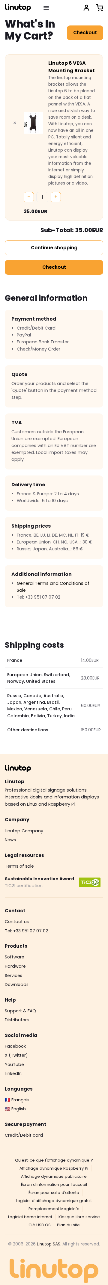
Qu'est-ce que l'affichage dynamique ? (54, 1160)
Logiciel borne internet (30, 1217)
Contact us (17, 922)
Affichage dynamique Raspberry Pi (54, 1168)
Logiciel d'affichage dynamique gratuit (54, 1201)
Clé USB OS (39, 1225)
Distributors (17, 1020)
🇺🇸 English (15, 1109)
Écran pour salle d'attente (53, 1192)
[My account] (86, 7)
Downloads (16, 984)
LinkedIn (13, 1073)
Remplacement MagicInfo (54, 1209)
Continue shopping (54, 247)
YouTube (14, 1064)
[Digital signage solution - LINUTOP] (18, 7)
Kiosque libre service (79, 1217)
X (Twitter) (16, 1055)
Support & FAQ (20, 1011)
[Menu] (46, 7)
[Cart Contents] (99, 7)
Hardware (15, 966)
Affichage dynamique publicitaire (54, 1176)
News (10, 840)
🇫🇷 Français (17, 1100)
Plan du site (68, 1225)
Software (14, 957)
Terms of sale (19, 866)
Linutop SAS (48, 1244)
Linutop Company (24, 831)
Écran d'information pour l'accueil (54, 1184)
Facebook (15, 1046)
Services (13, 976)
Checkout (85, 32)
